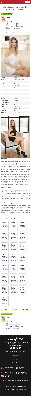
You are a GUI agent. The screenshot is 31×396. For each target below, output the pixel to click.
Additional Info (14, 361)
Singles (14, 353)
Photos (15, 33)
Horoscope (25, 33)
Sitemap (24, 388)
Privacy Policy (6, 388)
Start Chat (25, 393)
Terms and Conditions (15, 388)
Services (14, 357)
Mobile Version (13, 351)
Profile (5, 33)
